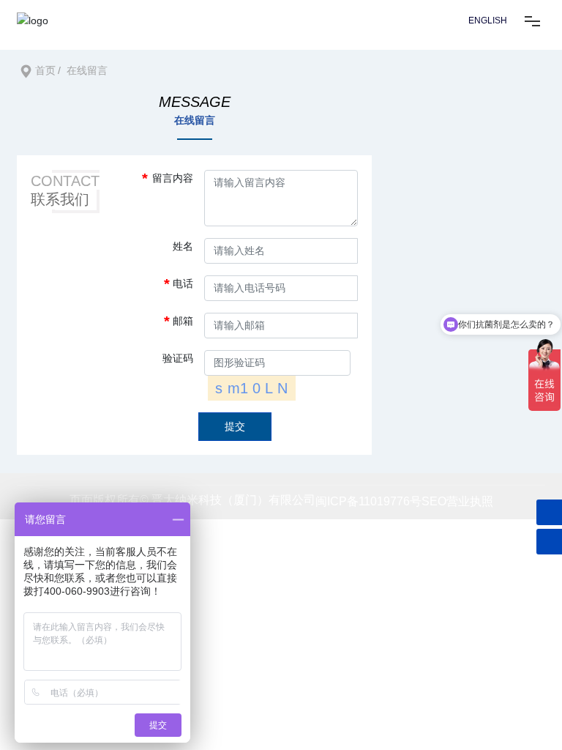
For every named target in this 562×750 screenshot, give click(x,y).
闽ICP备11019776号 (368, 501)
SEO (434, 501)
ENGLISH (487, 20)
